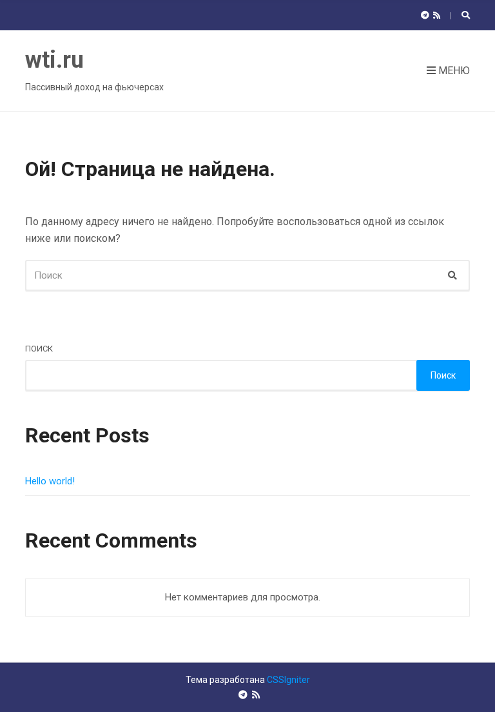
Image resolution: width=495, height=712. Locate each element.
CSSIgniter (288, 680)
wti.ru (54, 60)
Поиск (39, 348)
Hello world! (50, 481)
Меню (453, 70)
